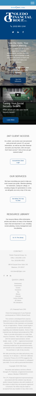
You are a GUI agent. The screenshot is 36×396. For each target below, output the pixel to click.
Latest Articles (18, 298)
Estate (18, 288)
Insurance (18, 290)
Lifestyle (18, 296)
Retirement (18, 283)
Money (18, 294)
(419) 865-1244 (19, 26)
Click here (11, 68)
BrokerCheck (26, 315)
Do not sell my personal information (21, 362)
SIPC (26, 374)
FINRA (21, 374)
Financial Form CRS (19, 309)
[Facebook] (23, 32)
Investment (18, 285)
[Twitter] (13, 32)
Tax (18, 292)
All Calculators (18, 302)
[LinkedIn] (18, 32)
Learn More (10, 120)
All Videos (18, 300)
